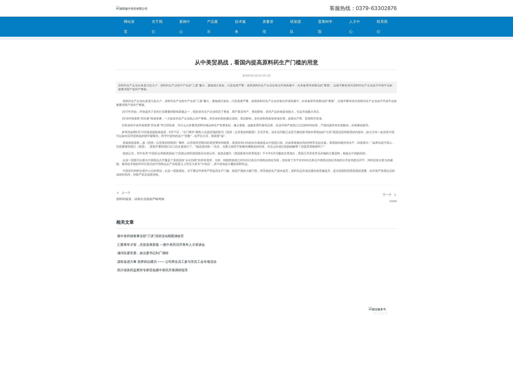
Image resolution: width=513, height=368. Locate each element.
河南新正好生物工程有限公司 (228, 350)
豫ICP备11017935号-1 (291, 362)
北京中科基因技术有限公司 (133, 350)
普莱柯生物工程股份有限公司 (321, 350)
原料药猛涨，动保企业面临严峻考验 (140, 199)
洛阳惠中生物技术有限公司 (273, 350)
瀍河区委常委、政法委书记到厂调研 (143, 253)
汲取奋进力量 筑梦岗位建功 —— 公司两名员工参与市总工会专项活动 (166, 262)
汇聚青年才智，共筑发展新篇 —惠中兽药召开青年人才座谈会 (161, 245)
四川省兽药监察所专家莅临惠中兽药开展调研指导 (152, 270)
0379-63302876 (224, 362)
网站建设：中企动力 (367, 362)
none (393, 201)
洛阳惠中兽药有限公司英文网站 (369, 350)
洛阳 (383, 362)
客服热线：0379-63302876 (363, 8)
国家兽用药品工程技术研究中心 (182, 350)
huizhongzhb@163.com (184, 362)
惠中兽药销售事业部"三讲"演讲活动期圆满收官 (150, 236)
